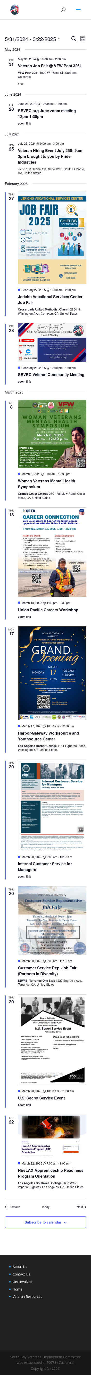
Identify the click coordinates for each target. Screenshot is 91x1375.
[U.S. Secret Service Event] (52, 1039)
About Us (20, 1266)
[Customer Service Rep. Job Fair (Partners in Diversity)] (52, 920)
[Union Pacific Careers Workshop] (52, 552)
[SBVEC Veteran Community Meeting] (52, 342)
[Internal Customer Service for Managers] (52, 805)
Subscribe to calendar (43, 1222)
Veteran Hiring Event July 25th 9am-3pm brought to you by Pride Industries (50, 156)
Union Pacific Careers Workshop (48, 609)
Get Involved (22, 1281)
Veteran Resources (27, 1296)
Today (45, 1207)
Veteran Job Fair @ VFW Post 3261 (50, 65)
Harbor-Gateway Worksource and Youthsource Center (48, 736)
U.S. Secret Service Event (41, 1098)
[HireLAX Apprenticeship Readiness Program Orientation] (52, 1136)
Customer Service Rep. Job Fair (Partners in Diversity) (47, 970)
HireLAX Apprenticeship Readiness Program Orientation (50, 1173)
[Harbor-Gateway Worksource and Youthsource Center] (52, 673)
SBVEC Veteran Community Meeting (51, 374)
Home (17, 1289)
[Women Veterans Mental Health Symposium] (52, 434)
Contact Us (21, 1274)
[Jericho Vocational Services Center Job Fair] (52, 237)
